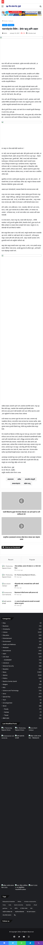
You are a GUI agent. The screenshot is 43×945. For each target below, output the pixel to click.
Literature (6, 663)
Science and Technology (11, 690)
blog (4, 623)
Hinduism (11, 25)
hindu (4, 905)
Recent (10, 560)
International (7, 650)
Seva (4, 693)
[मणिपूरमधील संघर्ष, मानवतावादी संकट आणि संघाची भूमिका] (7, 586)
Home (5, 21)
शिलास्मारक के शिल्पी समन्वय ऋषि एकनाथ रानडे (26, 592)
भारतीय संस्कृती (30, 479)
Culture (10, 21)
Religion (5, 684)
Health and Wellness (9, 644)
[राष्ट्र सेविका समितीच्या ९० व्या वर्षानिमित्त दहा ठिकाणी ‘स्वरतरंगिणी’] (21, 887)
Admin (5, 33)
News (4, 672)
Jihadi (35, 905)
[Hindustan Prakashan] (22, 13)
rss (11, 908)
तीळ (20, 479)
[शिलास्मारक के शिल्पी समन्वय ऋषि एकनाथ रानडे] (7, 595)
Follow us (5, 921)
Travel (6, 715)
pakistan (5, 908)
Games (6, 712)
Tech (4, 700)
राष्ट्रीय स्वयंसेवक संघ (7, 911)
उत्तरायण (11, 479)
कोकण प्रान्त (6, 718)
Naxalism (5, 669)
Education (6, 635)
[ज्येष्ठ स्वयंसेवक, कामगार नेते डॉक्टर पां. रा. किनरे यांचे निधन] (7, 568)
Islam (4, 653)
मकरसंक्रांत (16, 483)
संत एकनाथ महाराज (31, 911)
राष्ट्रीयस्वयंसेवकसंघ (19, 911)
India (9, 905)
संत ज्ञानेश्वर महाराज (7, 915)
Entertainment (7, 638)
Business (5, 626)
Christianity (6, 629)
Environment (7, 641)
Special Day (6, 696)
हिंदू (15, 915)
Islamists (28, 905)
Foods (6, 709)
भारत (31, 908)
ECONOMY (8, 660)
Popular (32, 560)
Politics (5, 678)
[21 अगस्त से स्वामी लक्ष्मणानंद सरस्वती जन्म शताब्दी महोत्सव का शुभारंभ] (7, 604)
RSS (4, 687)
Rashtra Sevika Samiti (10, 681)
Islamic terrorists (18, 905)
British (19, 901)
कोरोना (16, 908)
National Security (8, 666)
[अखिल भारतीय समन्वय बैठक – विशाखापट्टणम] (35, 738)
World (4, 706)
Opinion (5, 675)
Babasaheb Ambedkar (9, 901)
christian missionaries (30, 901)
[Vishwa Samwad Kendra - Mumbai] (13, 6)
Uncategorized (7, 703)
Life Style (6, 657)
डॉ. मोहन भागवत (23, 908)
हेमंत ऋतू (27, 483)
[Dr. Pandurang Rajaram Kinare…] (7, 577)
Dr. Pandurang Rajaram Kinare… (25, 575)
